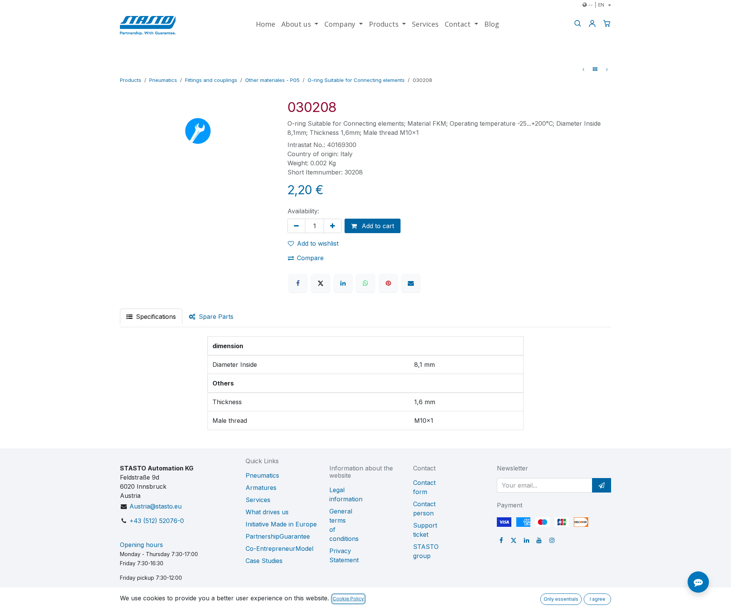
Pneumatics (163, 80)
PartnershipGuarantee (278, 536)
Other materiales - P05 (272, 80)
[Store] (595, 69)
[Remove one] (296, 226)
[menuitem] (265, 24)
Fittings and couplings (211, 80)
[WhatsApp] (365, 283)
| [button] (596, 5)
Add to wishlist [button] (317, 243)
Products (130, 80)
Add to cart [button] (377, 226)
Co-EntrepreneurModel (279, 548)
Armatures (261, 487)
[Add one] (333, 226)
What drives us (267, 512)
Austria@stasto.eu (155, 506)
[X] (320, 283)
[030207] (583, 69)
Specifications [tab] (155, 316)
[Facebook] (298, 283)
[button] (601, 485)
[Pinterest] (388, 283)
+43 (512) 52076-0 (156, 521)
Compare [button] (310, 258)
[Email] (411, 283)
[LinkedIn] (343, 283)
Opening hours (141, 545)
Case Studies (264, 561)
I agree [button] (597, 599)
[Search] (577, 23)
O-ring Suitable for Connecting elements (356, 80)
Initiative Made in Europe (281, 524)
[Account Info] (592, 23)
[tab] (211, 317)
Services (258, 500)
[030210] (607, 69)
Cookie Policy (348, 598)
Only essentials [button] (561, 599)
